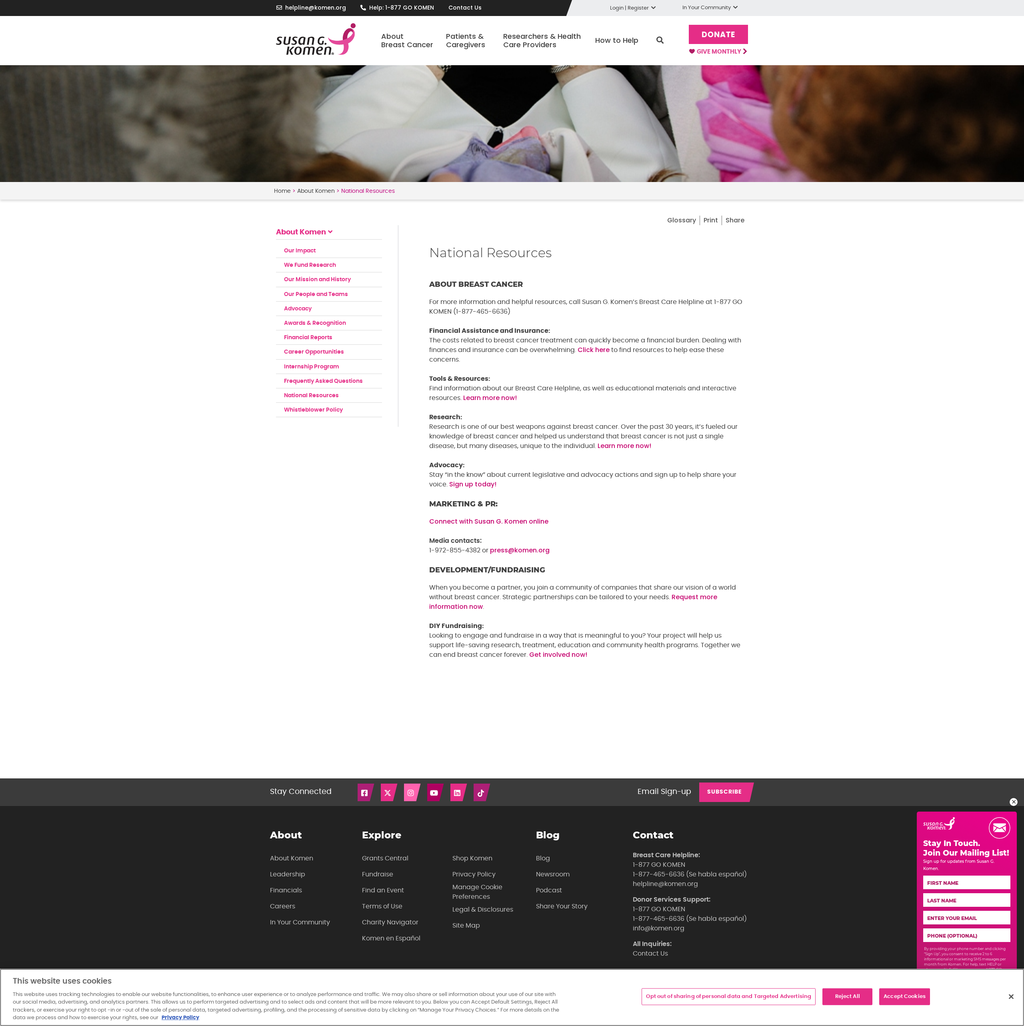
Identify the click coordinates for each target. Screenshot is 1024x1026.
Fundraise (377, 874)
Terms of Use (382, 906)
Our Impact (300, 251)
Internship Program (311, 367)
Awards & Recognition (315, 323)
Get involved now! (558, 654)
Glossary (681, 220)
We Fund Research (310, 265)
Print (711, 220)
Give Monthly (719, 52)
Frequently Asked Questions (323, 381)
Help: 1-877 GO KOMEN (401, 8)
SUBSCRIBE (724, 792)
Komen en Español (391, 938)
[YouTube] (436, 792)
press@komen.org (520, 550)
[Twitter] (389, 792)
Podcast (549, 890)
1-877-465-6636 (658, 874)
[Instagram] (413, 792)
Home (282, 191)
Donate (718, 35)
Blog (543, 858)
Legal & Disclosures (482, 909)
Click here (594, 349)
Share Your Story (562, 906)
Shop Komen (472, 858)
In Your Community (300, 922)
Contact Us (465, 8)
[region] (512, 997)
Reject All (847, 996)
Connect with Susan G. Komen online (488, 521)
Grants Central (385, 858)
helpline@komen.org (315, 8)
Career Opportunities (314, 352)
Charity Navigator (390, 922)
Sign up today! (472, 484)
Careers (282, 906)
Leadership (287, 874)
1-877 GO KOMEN (659, 865)
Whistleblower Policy (313, 410)
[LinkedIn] (459, 792)
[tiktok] (482, 792)
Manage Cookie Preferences (477, 892)
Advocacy (298, 309)
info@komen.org (658, 928)
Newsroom (553, 874)
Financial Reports (308, 337)
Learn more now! (490, 397)
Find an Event (383, 890)
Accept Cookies (905, 996)
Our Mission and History (317, 279)
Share (735, 220)
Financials (286, 890)
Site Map (466, 925)
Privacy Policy (474, 874)
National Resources (311, 395)
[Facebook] (366, 792)
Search (660, 40)
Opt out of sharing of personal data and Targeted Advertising (728, 996)
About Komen (316, 191)
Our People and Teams (316, 294)
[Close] (1011, 997)
